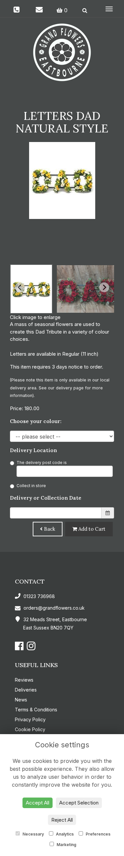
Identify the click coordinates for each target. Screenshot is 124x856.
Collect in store (31, 485)
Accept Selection (79, 803)
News (21, 699)
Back (49, 529)
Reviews (24, 680)
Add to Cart (91, 529)
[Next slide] (104, 287)
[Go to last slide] (20, 287)
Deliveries (26, 690)
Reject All (62, 820)
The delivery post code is (42, 462)
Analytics (64, 834)
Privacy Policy (30, 719)
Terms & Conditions (36, 709)
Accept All (37, 803)
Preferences (97, 834)
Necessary (32, 834)
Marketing (66, 844)
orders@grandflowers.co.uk (54, 608)
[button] (31, 289)
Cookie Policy (30, 729)
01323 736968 (38, 596)
